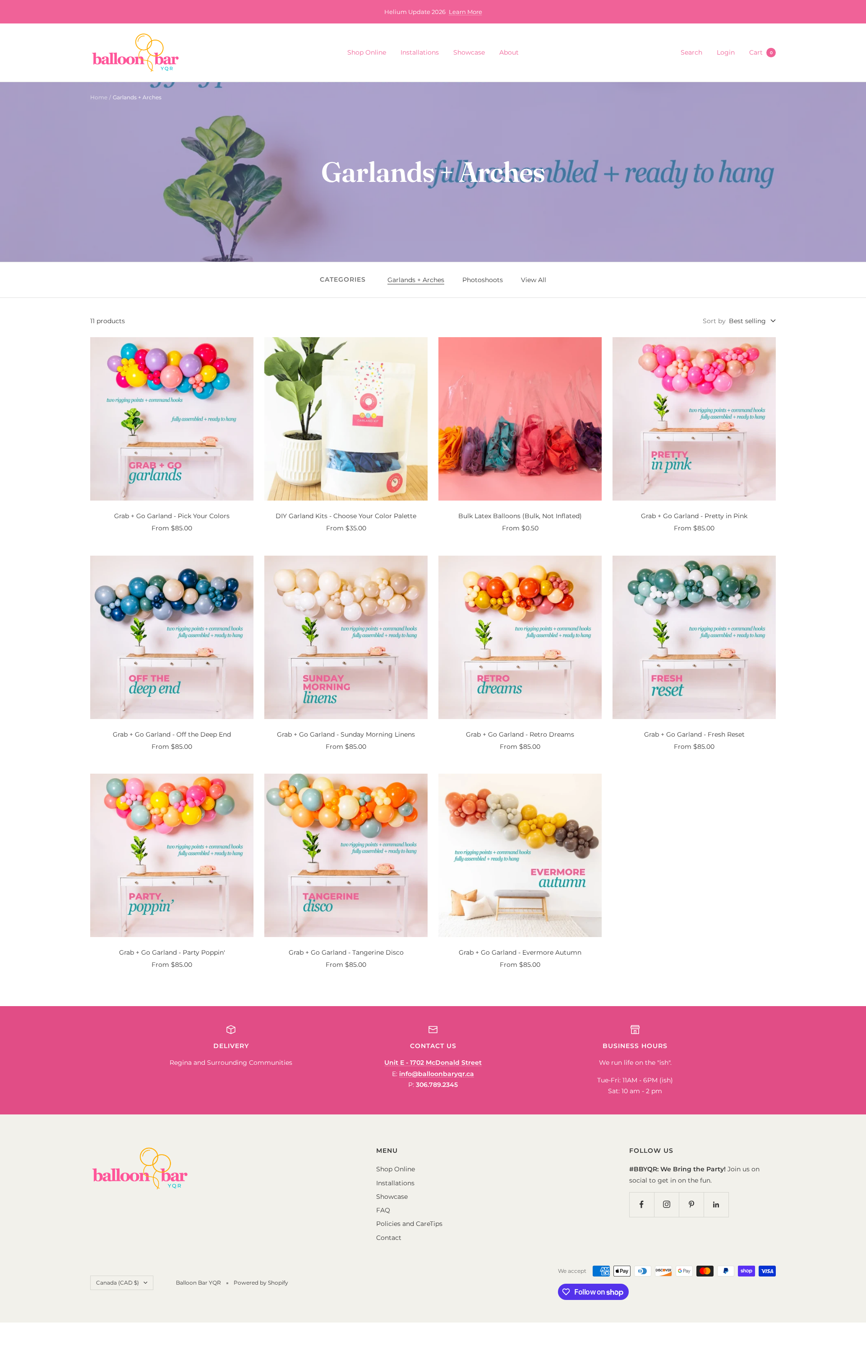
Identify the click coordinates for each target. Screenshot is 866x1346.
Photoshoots (482, 280)
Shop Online (366, 52)
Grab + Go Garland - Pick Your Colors (172, 516)
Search (691, 52)
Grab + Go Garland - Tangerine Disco (346, 952)
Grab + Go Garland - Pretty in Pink (694, 516)
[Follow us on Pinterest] (691, 1204)
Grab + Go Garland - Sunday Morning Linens (346, 734)
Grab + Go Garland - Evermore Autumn (520, 952)
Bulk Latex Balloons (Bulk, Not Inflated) (520, 516)
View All (533, 280)
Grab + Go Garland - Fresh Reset (694, 734)
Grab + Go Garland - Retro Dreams (520, 734)
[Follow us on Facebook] (641, 1204)
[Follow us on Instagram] (666, 1204)
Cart (761, 52)
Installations (420, 52)
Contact (388, 1238)
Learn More (465, 11)
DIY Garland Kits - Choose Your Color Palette (346, 516)
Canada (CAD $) (117, 1282)
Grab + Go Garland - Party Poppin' (172, 952)
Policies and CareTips (409, 1224)
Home (98, 97)
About (509, 52)
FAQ (383, 1210)
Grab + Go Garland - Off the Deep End (172, 734)
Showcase (469, 52)
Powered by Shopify (261, 1282)
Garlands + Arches (415, 280)
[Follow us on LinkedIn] (716, 1204)
